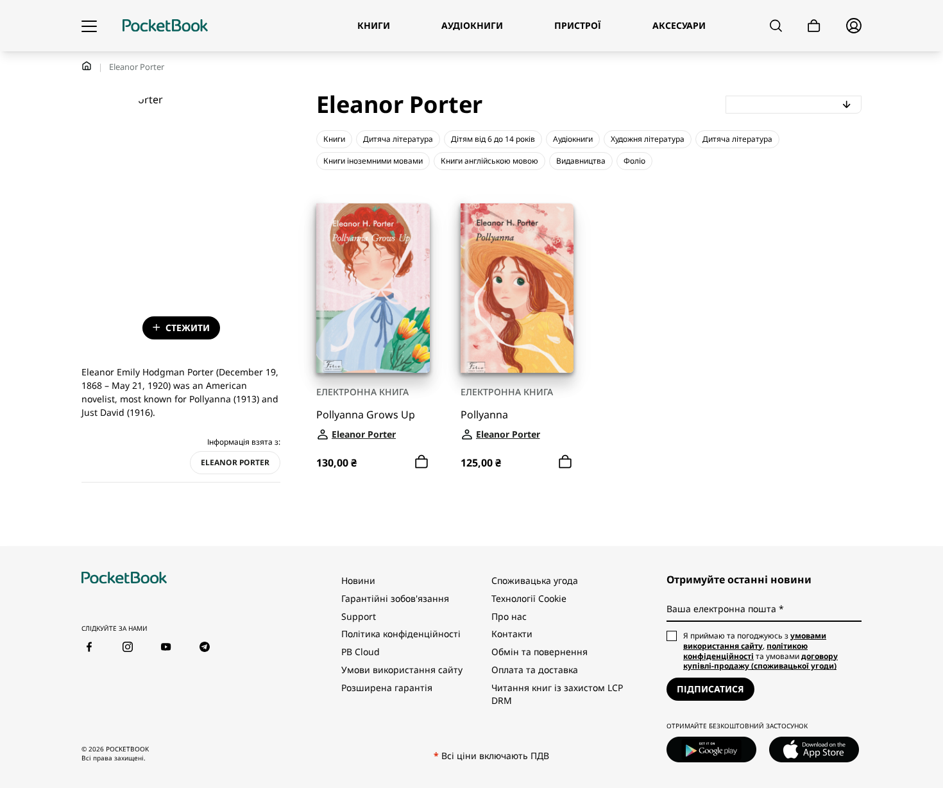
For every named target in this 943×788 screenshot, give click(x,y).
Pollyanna (484, 415)
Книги (334, 138)
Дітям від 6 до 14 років (493, 138)
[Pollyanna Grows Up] (373, 288)
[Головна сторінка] (165, 25)
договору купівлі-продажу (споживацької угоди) (760, 661)
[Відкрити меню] (89, 26)
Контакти (511, 634)
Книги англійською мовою (489, 160)
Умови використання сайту (402, 670)
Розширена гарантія (386, 687)
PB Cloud (360, 652)
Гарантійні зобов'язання (395, 598)
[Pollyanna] (517, 288)
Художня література (647, 138)
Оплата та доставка (534, 670)
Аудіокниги (573, 138)
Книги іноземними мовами (373, 160)
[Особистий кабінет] (854, 25)
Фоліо (634, 160)
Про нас (509, 616)
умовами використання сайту (754, 640)
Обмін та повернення (539, 652)
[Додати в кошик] (421, 462)
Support (358, 616)
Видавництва (581, 160)
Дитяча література (398, 138)
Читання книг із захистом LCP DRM (557, 694)
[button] (794, 104)
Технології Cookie (528, 598)
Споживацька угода (534, 580)
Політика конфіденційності (401, 634)
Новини (358, 580)
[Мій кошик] (814, 26)
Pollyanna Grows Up (365, 415)
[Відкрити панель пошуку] (776, 25)
